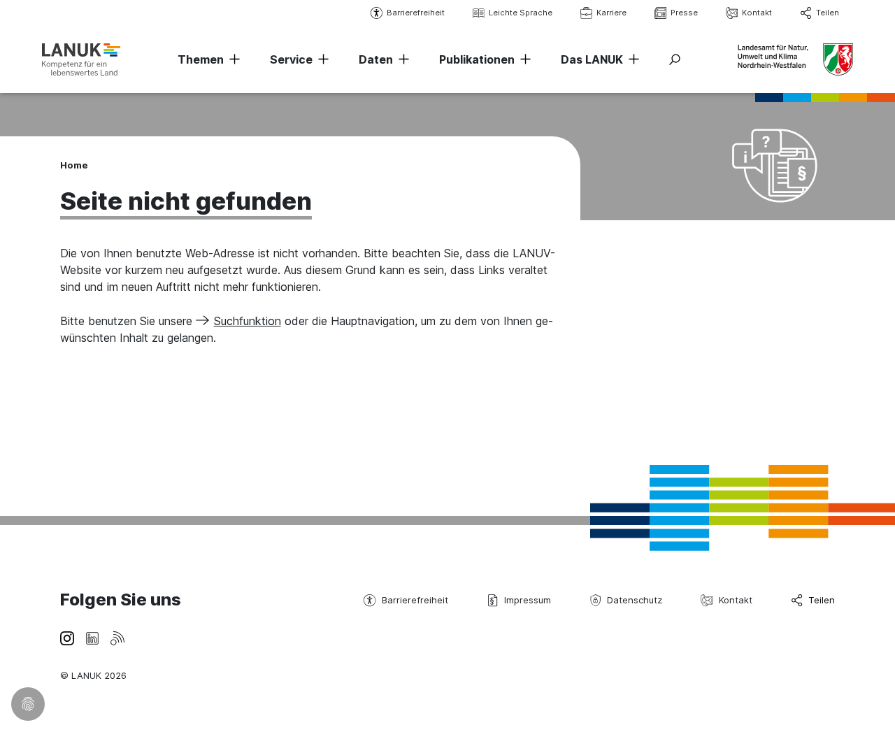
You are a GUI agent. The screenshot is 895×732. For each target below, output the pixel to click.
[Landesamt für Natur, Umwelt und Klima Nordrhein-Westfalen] (81, 59)
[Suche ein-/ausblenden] (674, 59)
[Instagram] (67, 637)
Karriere (611, 12)
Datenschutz (634, 599)
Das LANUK (592, 59)
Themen (201, 59)
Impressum (527, 599)
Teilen (827, 12)
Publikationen (477, 59)
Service (291, 59)
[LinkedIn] (92, 637)
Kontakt (757, 12)
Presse (684, 12)
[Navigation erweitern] (232, 59)
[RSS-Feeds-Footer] (117, 637)
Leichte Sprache (520, 12)
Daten (376, 59)
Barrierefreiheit (416, 12)
